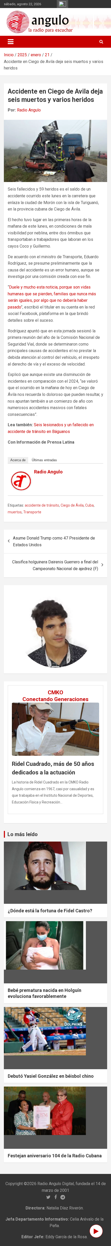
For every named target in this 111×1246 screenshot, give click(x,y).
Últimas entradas (44, 460)
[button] (23, 629)
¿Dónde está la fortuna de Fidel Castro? (50, 910)
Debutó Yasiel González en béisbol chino (51, 1076)
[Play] (96, 1231)
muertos (15, 512)
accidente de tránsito (42, 505)
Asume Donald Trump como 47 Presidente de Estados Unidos (54, 541)
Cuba (89, 505)
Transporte (32, 512)
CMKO (55, 692)
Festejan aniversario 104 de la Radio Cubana (55, 1155)
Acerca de (18, 460)
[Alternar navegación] (10, 42)
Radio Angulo (29, 110)
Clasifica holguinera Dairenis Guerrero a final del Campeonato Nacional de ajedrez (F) (55, 565)
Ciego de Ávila (72, 505)
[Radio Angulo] (21, 474)
